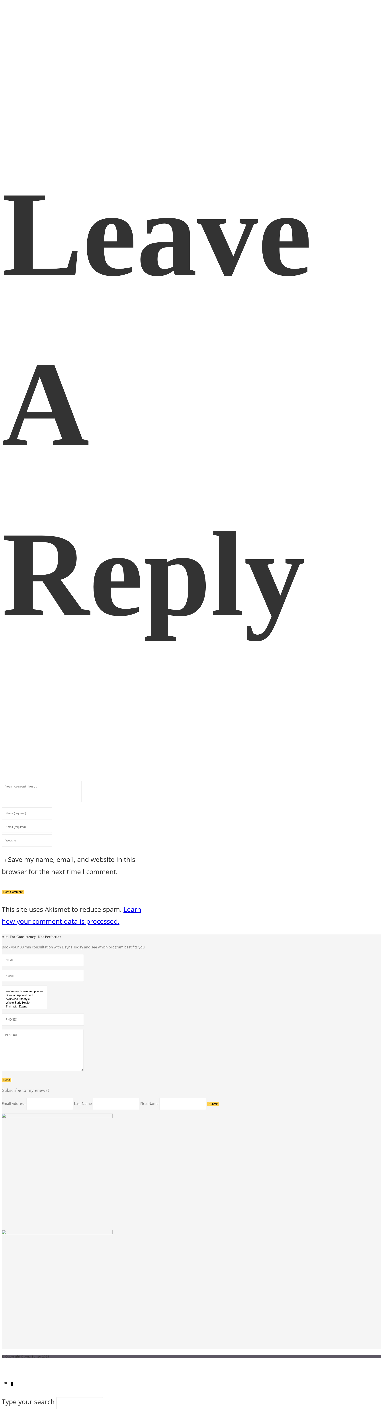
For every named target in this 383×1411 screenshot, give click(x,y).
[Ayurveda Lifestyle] (24, 999)
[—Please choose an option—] (24, 991)
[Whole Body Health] (24, 1003)
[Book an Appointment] (24, 995)
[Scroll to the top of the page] (4, 1363)
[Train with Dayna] (24, 1007)
